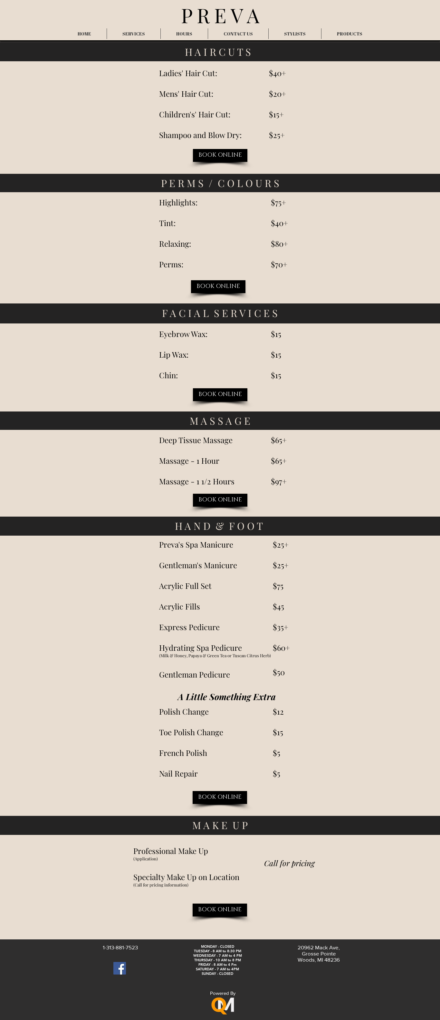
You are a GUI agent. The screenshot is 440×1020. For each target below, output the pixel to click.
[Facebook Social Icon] (119, 968)
